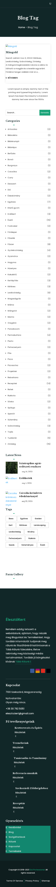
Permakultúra (14, 335)
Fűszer (11, 244)
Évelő (10, 220)
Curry (10, 177)
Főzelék (11, 238)
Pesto (10, 341)
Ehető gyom (13, 207)
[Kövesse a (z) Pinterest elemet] (43, 671)
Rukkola (11, 395)
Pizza (10, 359)
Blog (11, 832)
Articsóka (12, 129)
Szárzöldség (25, 61)
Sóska (11, 401)
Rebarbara (13, 377)
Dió (9, 189)
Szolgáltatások (17, 836)
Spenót (11, 413)
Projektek (12, 371)
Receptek (12, 383)
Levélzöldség (12, 61)
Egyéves (12, 201)
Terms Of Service (14, 880)
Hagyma (12, 262)
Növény (31, 531)
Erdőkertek (25, 478)
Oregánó (12, 322)
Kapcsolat (14, 846)
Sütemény (13, 419)
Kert (11, 525)
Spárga (11, 407)
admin (16, 58)
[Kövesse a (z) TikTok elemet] (48, 671)
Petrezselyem (14, 347)
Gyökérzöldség (15, 250)
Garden (38, 518)
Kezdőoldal (15, 827)
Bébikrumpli (13, 141)
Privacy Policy (32, 880)
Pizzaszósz (13, 365)
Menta (11, 316)
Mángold (12, 52)
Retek (10, 389)
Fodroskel (12, 226)
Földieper (12, 232)
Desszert (12, 183)
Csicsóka (12, 171)
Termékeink (15, 851)
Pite (9, 353)
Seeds (11, 545)
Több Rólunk (22, 661)
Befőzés (11, 153)
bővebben (13, 77)
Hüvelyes (12, 268)
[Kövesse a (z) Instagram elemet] (38, 671)
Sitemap (46, 880)
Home (21, 27)
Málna (11, 304)
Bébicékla (12, 135)
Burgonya (12, 165)
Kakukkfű (12, 274)
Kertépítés (13, 280)
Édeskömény (14, 195)
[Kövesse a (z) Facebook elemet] (32, 671)
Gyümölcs (13, 256)
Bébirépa (12, 147)
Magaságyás (14, 298)
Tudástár (12, 438)
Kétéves (37, 58)
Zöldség (37, 61)
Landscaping (40, 525)
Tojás (10, 431)
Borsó (10, 159)
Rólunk (12, 841)
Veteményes (27, 545)
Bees (11, 518)
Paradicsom (14, 328)
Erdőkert (12, 214)
